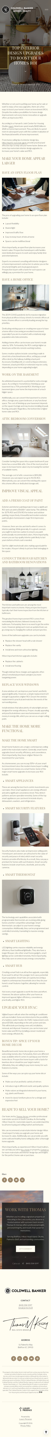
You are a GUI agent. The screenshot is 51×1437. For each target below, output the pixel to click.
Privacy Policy (25, 1426)
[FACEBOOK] (13, 1358)
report (11, 126)
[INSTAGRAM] (19, 1358)
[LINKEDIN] (25, 1358)
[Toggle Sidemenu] (46, 9)
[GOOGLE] (37, 1358)
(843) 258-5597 (32, 1263)
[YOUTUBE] (31, 1358)
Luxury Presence (25, 1419)
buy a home (25, 1150)
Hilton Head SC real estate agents (14, 143)
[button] (25, 1249)
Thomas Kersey (22, 1116)
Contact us (44, 1150)
